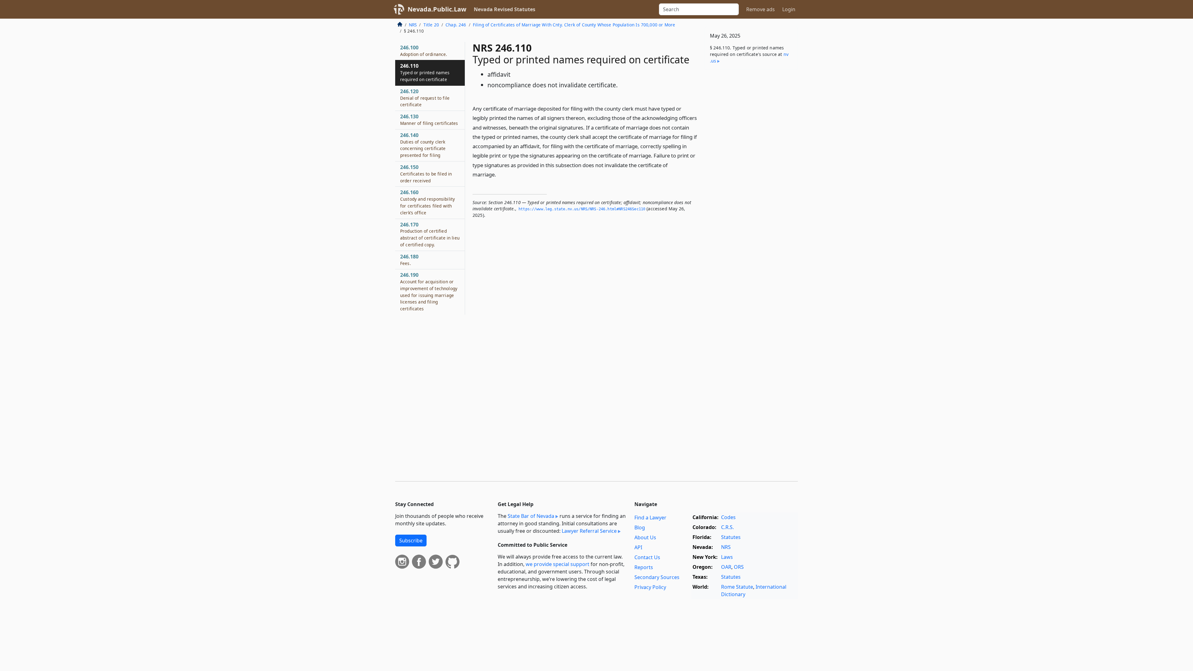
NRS (413, 25)
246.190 (428, 292)
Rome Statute (737, 586)
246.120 (425, 98)
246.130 (429, 119)
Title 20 (431, 25)
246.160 (427, 202)
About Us (645, 537)
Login (788, 9)
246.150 (426, 174)
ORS (739, 567)
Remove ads (760, 9)
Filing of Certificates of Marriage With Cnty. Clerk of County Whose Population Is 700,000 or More (574, 25)
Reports (643, 567)
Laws (727, 557)
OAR (726, 567)
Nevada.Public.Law (437, 9)
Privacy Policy (650, 587)
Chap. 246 (456, 25)
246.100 (423, 50)
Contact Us (647, 557)
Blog (639, 527)
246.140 (423, 145)
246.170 (429, 234)
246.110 (425, 72)
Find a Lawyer (650, 517)
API (638, 547)
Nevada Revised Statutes (504, 9)
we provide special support (557, 564)
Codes (728, 517)
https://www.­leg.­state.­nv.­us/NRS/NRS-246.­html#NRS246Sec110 (582, 209)
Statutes (731, 537)
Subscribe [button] (411, 540)
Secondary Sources (656, 577)
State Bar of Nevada (531, 516)
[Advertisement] (751, 172)
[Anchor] (499, 174)
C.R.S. (727, 527)
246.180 (409, 259)
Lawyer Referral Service (589, 530)
